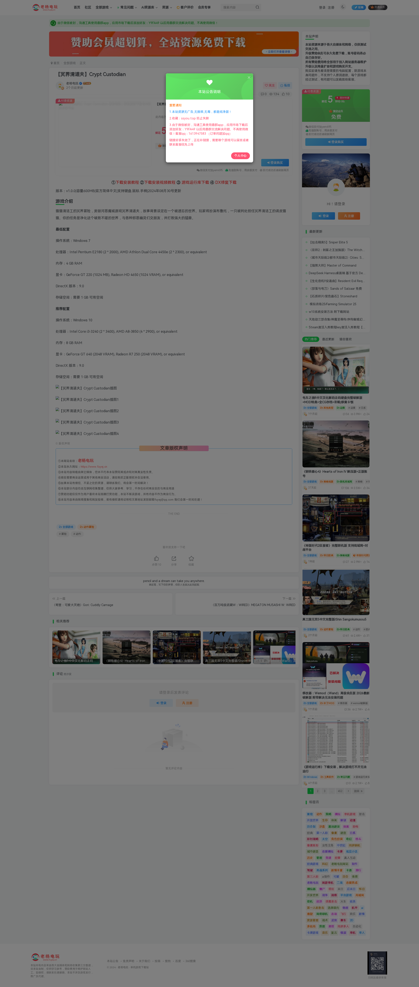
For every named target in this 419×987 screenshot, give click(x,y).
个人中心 (240, 155)
